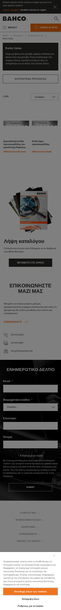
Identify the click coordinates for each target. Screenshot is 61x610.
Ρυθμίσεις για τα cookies (30, 606)
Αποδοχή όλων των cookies (30, 591)
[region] (30, 581)
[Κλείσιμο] (54, 555)
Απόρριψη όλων (30, 599)
